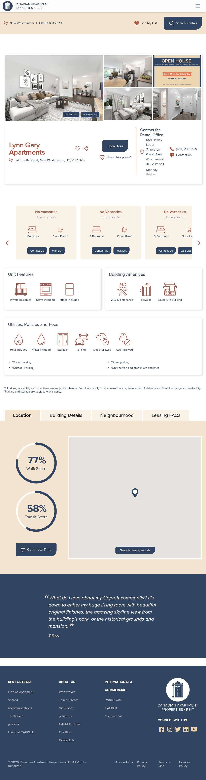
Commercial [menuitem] (113, 716)
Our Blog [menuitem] (65, 732)
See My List (149, 23)
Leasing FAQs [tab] (166, 415)
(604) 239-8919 (186, 149)
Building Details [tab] (66, 415)
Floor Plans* (60, 236)
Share (85, 149)
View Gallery (90, 114)
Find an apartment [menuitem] (21, 692)
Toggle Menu (198, 6)
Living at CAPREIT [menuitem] (20, 732)
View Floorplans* (118, 157)
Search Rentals (186, 23)
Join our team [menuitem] (68, 700)
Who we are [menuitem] (67, 692)
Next (199, 243)
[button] (135, 493)
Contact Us (184, 155)
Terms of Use (165, 764)
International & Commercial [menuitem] (118, 686)
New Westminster (22, 23)
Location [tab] (22, 415)
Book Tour (115, 146)
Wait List (57, 251)
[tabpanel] (103, 497)
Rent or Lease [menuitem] (20, 682)
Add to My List (77, 149)
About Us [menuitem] (67, 682)
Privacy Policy (142, 764)
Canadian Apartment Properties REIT (27, 6)
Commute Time (39, 549)
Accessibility (124, 762)
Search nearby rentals (135, 550)
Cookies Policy (185, 764)
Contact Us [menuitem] (66, 740)
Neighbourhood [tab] (117, 415)
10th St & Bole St (50, 23)
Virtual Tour (71, 114)
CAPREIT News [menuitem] (69, 724)
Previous (7, 243)
